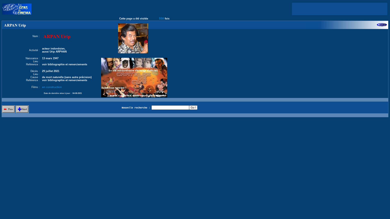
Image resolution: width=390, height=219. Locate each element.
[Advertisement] (339, 9)
